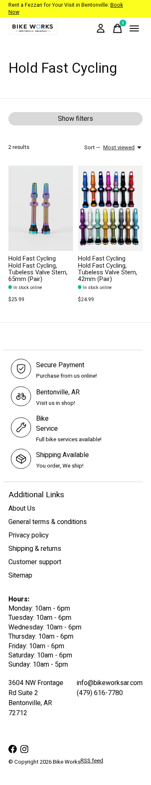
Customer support (34, 562)
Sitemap (20, 575)
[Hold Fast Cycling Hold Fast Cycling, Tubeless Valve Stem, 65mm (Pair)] (40, 208)
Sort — (92, 147)
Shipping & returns (34, 549)
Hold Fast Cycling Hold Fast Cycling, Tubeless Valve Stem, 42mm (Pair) (107, 268)
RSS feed (92, 761)
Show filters (75, 119)
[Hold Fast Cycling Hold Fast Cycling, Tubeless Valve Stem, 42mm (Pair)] (110, 208)
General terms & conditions (47, 522)
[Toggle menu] (134, 28)
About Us (21, 509)
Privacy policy (28, 535)
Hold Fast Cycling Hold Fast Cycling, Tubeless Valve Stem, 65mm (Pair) (38, 268)
